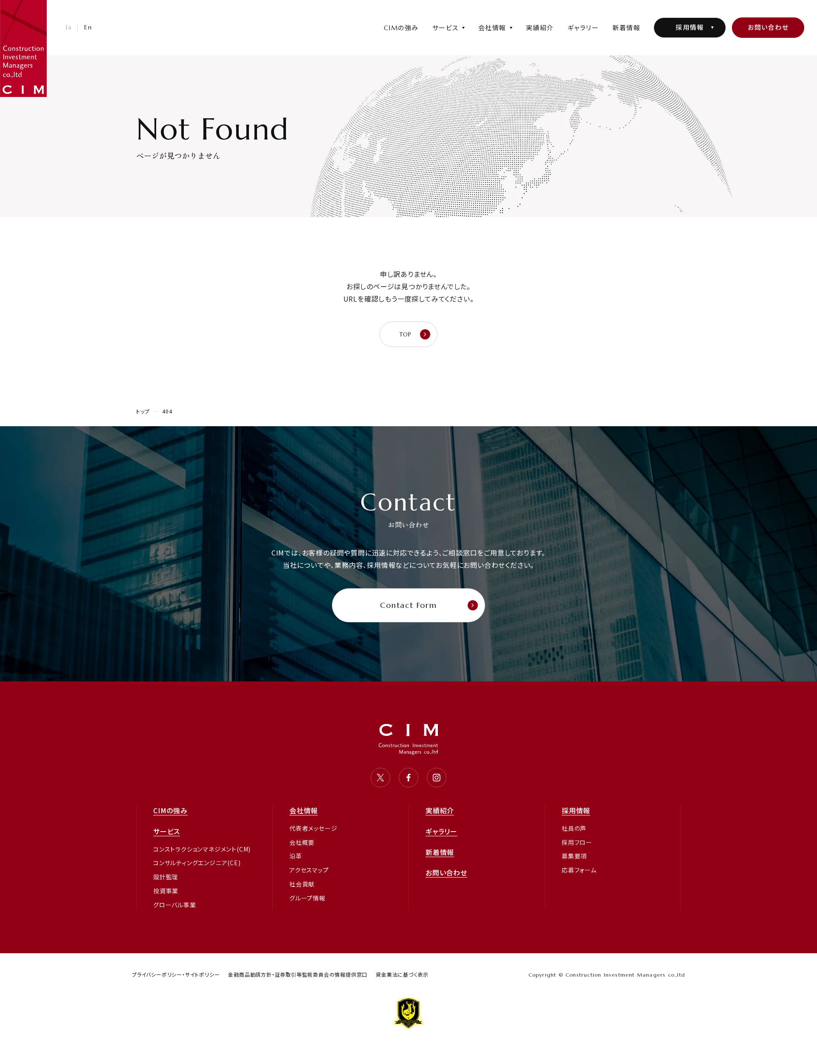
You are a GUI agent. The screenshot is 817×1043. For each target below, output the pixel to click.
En (88, 27)
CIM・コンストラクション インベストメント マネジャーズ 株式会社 (23, 48)
